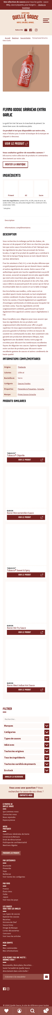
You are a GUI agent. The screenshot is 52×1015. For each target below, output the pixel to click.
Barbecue (7, 874)
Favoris (6, 1011)
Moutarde (7, 865)
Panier (43, 1009)
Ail (26, 195)
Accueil (7, 38)
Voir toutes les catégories (14, 876)
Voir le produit (14, 143)
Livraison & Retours (11, 837)
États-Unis (7, 891)
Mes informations (10, 951)
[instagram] (8, 988)
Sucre (41, 195)
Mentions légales (10, 845)
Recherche (32, 1011)
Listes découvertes (11, 930)
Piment (11, 195)
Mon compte (19, 1011)
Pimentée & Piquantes (27, 389)
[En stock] (26, 770)
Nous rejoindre (9, 817)
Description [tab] (9, 220)
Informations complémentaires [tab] (18, 227)
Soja (5, 871)
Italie (5, 894)
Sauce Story (8, 925)
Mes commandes (10, 948)
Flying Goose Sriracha (27, 394)
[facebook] (4, 988)
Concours (7, 933)
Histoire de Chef (10, 922)
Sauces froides (25, 38)
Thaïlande (22, 367)
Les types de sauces (11, 914)
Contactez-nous (26, 795)
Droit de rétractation (12, 839)
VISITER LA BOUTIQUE (15, 164)
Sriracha (40, 389)
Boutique (15, 38)
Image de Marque (10, 928)
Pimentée (7, 868)
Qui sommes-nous (11, 811)
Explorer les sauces (11, 916)
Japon (5, 897)
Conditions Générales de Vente (16, 834)
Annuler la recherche (14, 777)
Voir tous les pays (10, 899)
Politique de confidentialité (15, 842)
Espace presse (9, 820)
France (6, 888)
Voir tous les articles (12, 936)
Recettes (6, 919)
